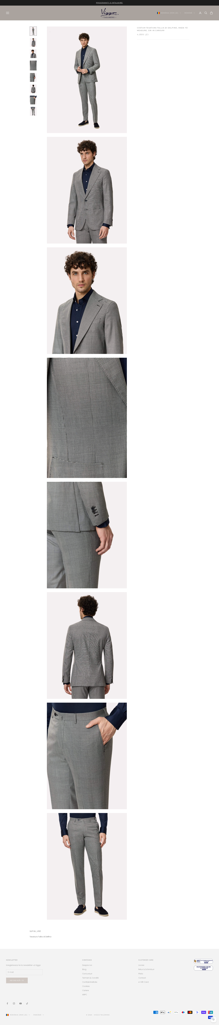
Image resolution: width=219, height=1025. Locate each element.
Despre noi (87, 965)
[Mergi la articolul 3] (33, 53)
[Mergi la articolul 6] (33, 88)
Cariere (85, 990)
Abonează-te (17, 980)
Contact (142, 978)
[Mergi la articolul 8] (33, 111)
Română (188, 13)
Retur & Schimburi (146, 969)
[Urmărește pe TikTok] (27, 1003)
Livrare (141, 965)
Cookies (86, 986)
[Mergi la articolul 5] (33, 77)
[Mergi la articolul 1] (33, 31)
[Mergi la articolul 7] (33, 100)
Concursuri (87, 973)
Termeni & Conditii (90, 978)
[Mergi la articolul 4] (33, 65)
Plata (140, 973)
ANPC (84, 994)
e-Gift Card (143, 982)
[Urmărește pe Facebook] (7, 1003)
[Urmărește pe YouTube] (20, 1003)
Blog (84, 969)
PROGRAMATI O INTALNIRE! (109, 3)
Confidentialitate (89, 982)
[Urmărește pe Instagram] (14, 1003)
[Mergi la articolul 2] (33, 42)
